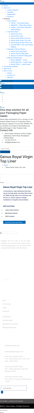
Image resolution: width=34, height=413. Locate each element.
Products (7, 19)
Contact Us (11, 75)
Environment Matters (11, 66)
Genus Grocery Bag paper (20, 53)
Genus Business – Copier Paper (21, 62)
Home (6, 6)
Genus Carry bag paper (19, 51)
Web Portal (7, 69)
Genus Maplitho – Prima (19, 60)
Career (9, 73)
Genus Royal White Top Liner (21, 38)
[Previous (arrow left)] (0, 412)
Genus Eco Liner (16, 34)
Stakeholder (11, 14)
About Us (7, 8)
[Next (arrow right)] (2, 412)
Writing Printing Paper (14, 58)
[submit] (2, 392)
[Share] (2, 410)
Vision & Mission (12, 10)
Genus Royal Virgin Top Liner (21, 40)
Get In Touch (8, 71)
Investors (10, 16)
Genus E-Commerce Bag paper (21, 55)
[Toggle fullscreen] (4, 410)
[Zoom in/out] (6, 410)
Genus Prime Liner (17, 36)
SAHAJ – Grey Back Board (20, 23)
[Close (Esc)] (0, 410)
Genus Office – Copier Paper (20, 64)
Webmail (10, 77)
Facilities (10, 12)
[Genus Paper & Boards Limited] (2, 1)
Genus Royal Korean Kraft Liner (21, 42)
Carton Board (12, 21)
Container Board (12, 32)
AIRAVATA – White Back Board (21, 25)
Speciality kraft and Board (16, 49)
